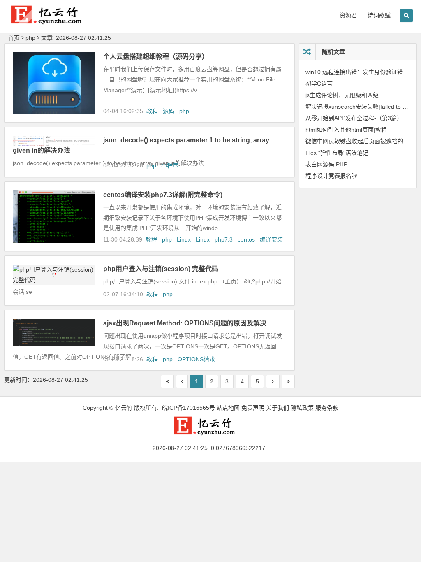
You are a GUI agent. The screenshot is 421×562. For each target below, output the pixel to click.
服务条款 (326, 407)
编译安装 (271, 239)
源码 (168, 111)
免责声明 (252, 407)
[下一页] (273, 381)
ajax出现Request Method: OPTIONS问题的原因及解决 (184, 323)
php (184, 111)
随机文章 (333, 52)
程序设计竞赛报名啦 (331, 175)
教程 (152, 111)
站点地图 (228, 407)
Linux (184, 239)
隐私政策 (302, 407)
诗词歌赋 (379, 15)
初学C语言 (319, 83)
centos (246, 239)
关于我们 (277, 407)
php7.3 (224, 239)
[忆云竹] (53, 21)
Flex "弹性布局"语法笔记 (336, 152)
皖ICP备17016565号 (188, 407)
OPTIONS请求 (196, 359)
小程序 (169, 165)
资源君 (348, 15)
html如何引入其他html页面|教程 (346, 129)
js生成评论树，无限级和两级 (342, 95)
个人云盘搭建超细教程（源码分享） (155, 56)
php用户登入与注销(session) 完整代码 (160, 268)
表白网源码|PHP (326, 164)
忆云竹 (123, 407)
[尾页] (288, 381)
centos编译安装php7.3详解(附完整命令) (162, 194)
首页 (14, 38)
